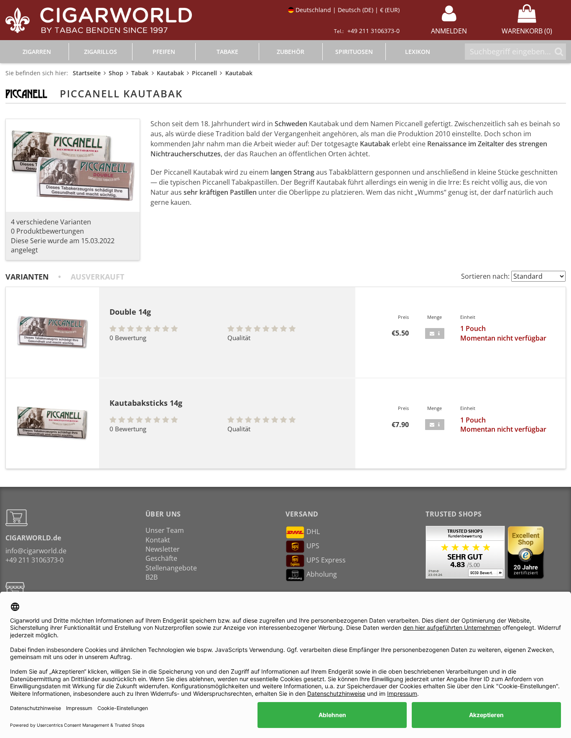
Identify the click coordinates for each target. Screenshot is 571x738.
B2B (151, 577)
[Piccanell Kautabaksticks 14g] (52, 423)
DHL (313, 531)
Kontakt (157, 540)
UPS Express (326, 560)
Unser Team (164, 530)
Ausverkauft (97, 277)
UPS (312, 545)
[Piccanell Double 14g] (52, 332)
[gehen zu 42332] (434, 333)
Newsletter (162, 549)
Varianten (27, 277)
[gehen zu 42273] (434, 424)
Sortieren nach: (485, 276)
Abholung (321, 574)
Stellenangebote (171, 568)
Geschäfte (161, 558)
